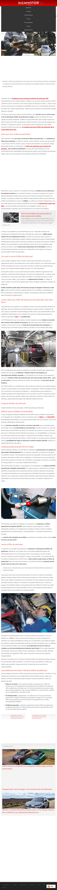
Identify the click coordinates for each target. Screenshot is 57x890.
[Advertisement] (28, 68)
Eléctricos (28, 7)
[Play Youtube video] (28, 503)
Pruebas (28, 11)
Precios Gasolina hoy (6, 884)
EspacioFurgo (32, 884)
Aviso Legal (4, 887)
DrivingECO (15, 884)
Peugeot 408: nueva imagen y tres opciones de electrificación (27, 789)
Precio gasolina (28, 22)
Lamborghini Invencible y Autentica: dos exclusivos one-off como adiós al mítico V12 (17, 717)
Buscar (29, 26)
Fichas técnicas (28, 15)
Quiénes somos (28, 30)
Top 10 (28, 18)
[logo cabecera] (28, 3)
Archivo (38, 884)
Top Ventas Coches (23, 884)
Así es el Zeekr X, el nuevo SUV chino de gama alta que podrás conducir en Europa (39, 717)
